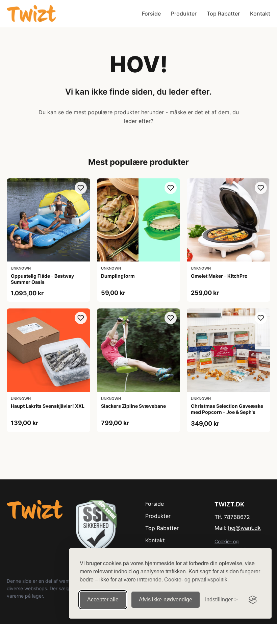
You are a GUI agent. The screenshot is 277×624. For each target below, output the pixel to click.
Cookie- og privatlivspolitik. (196, 579)
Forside (151, 13)
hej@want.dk (244, 527)
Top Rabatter (223, 13)
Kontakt (260, 13)
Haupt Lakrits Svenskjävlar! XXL (47, 406)
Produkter (184, 13)
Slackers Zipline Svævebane (133, 406)
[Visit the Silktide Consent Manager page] (253, 600)
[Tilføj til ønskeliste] (81, 188)
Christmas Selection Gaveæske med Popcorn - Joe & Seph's (227, 409)
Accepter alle (103, 599)
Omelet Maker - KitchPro (219, 276)
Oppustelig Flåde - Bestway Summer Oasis (42, 279)
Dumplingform (118, 276)
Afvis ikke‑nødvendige (165, 599)
